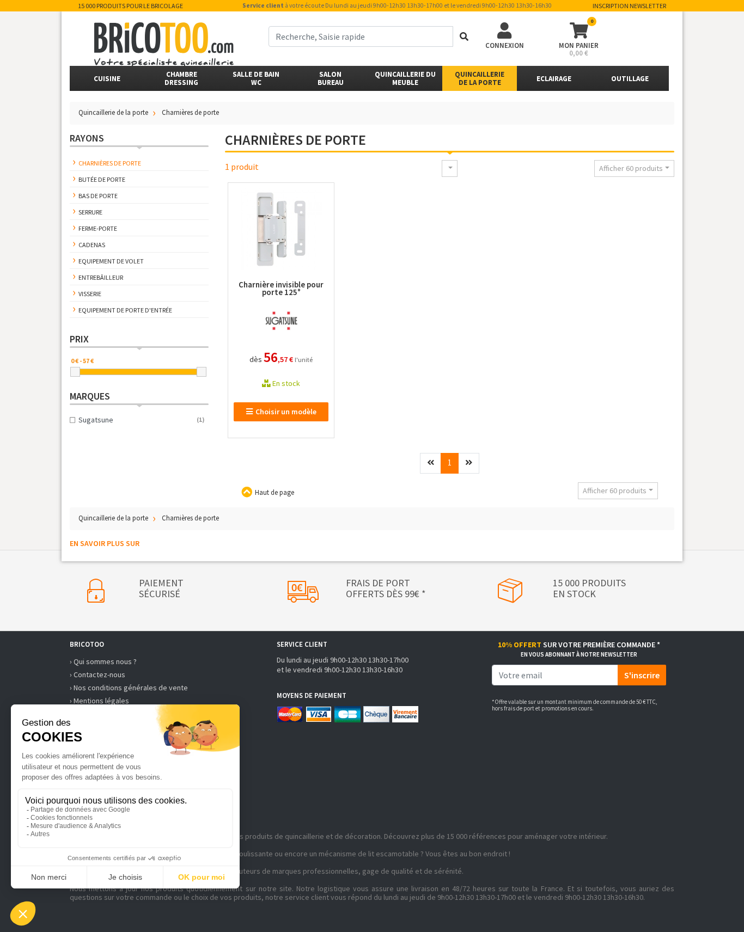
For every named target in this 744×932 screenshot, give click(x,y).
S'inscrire (642, 675)
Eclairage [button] (553, 78)
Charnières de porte (109, 163)
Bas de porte (98, 196)
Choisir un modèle (285, 411)
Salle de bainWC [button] (256, 78)
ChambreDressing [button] (181, 78)
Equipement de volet (111, 261)
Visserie (89, 294)
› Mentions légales (99, 701)
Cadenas (91, 245)
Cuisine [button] (107, 78)
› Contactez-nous (97, 674)
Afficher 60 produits (631, 168)
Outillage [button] (630, 78)
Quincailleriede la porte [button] (479, 78)
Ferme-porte (97, 228)
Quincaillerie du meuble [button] (405, 78)
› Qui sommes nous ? (103, 661)
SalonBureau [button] (331, 78)
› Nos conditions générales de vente (129, 687)
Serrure (90, 212)
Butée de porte (101, 179)
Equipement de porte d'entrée (125, 310)
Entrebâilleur (100, 277)
